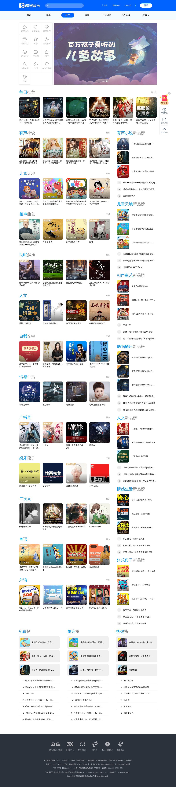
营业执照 (119, 768)
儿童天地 (36, 31)
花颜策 (45, 445)
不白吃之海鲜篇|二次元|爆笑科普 (43, 642)
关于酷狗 (47, 760)
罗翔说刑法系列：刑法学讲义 (143, 442)
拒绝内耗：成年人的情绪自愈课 (134, 545)
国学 (47, 56)
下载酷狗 (106, 15)
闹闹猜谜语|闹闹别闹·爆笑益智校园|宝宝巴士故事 (76, 202)
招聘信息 (112, 760)
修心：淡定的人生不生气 (142, 500)
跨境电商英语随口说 (74, 608)
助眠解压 (47, 43)
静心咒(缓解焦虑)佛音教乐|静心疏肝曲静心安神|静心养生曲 (136, 410)
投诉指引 (72, 760)
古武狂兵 (133, 670)
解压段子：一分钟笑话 (141, 585)
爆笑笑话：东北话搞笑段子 (132, 610)
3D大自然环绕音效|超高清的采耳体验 (137, 403)
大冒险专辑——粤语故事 (52, 568)
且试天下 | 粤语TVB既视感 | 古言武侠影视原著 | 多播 (28, 568)
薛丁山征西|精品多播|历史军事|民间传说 (136, 338)
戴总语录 (46, 405)
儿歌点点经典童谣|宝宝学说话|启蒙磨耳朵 (52, 202)
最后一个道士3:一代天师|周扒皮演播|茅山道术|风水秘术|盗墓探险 (137, 182)
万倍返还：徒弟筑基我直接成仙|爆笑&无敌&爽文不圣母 (99, 121)
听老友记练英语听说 (98, 608)
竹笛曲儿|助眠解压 (74, 283)
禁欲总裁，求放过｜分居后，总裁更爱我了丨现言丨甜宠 (52, 162)
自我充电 (25, 68)
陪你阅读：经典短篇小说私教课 (52, 365)
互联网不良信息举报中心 (54, 772)
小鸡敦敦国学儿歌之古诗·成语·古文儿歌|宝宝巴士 (143, 243)
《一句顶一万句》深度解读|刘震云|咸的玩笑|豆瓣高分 (136, 467)
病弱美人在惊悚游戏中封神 (140, 642)
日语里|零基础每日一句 (52, 608)
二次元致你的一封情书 (75, 526)
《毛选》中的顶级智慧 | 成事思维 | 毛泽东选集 (143, 429)
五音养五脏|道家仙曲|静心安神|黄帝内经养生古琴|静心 (143, 371)
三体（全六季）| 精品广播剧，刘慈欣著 (91, 670)
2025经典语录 (72, 486)
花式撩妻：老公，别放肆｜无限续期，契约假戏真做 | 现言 (99, 162)
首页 (29, 15)
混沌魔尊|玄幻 (127, 196)
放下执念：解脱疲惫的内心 (142, 527)
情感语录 (70, 405)
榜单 (48, 15)
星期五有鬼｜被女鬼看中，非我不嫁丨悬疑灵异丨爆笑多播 (140, 656)
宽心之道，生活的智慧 (141, 514)
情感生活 (25, 43)
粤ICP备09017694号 (122, 764)
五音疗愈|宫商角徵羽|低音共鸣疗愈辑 (143, 357)
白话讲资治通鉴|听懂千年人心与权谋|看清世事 (136, 481)
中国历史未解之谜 (73, 323)
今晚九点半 (24, 405)
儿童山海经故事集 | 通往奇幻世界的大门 (136, 474)
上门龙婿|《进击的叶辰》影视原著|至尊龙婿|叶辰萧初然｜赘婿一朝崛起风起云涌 (29, 162)
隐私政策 (80, 760)
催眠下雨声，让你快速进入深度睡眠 (145, 121)
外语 (25, 81)
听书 (68, 15)
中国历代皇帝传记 (97, 323)
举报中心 (129, 760)
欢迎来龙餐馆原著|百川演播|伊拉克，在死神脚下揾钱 (143, 171)
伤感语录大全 (25, 526)
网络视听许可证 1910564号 (79, 764)
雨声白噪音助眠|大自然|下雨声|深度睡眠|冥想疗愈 (76, 121)
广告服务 (64, 760)
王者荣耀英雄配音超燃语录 (52, 527)
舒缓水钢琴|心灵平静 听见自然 (29, 284)
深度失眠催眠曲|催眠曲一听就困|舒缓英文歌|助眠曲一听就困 (136, 396)
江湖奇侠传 (47, 242)
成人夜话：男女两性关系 (131, 539)
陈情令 (92, 445)
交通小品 (125, 325)
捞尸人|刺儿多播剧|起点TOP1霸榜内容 (29, 121)
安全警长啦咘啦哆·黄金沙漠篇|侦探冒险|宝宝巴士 (136, 254)
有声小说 (25, 31)
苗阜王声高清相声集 (140, 286)
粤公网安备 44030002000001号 (65, 768)
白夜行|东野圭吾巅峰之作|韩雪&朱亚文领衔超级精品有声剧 (143, 144)
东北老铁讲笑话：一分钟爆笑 (143, 571)
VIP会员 (127, 5)
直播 (87, 15)
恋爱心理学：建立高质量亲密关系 (135, 552)
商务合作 (126, 15)
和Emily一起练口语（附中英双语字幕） (29, 609)
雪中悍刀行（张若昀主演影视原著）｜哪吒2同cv (29, 446)
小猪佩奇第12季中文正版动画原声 (143, 229)
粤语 (36, 43)
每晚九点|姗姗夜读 (97, 405)
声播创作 (116, 5)
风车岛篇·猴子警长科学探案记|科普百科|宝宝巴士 (136, 260)
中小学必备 (47, 68)
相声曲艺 (47, 31)
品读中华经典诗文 (50, 323)
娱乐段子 (25, 56)
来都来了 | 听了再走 (27, 486)
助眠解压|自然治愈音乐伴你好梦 (52, 284)
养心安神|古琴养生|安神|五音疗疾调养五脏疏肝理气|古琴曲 (144, 385)
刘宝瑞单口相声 (72, 242)
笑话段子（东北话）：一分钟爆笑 (143, 599)
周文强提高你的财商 (74, 364)
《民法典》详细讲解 (140, 456)
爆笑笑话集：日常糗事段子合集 (134, 617)
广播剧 (36, 56)
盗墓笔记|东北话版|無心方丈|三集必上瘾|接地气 (143, 158)
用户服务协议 (102, 760)
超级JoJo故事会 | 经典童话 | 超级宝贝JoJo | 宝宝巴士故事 (28, 202)
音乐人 (105, 5)
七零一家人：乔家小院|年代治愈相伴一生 (123, 121)
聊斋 (91, 242)
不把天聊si (93, 486)
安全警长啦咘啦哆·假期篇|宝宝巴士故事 (143, 215)
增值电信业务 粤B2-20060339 (102, 764)
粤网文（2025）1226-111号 (56, 764)
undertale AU (95, 526)
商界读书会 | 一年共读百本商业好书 (28, 365)
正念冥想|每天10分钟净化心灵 (99, 284)
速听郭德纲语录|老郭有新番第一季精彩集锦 (29, 243)
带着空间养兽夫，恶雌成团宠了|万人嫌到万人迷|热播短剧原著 (136, 189)
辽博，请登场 (25, 323)
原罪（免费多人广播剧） (74, 446)
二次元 (36, 68)
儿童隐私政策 (91, 760)
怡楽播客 (46, 486)
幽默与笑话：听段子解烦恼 (132, 623)
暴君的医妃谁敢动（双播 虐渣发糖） (75, 162)
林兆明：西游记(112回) (76, 567)
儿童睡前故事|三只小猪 (131, 267)
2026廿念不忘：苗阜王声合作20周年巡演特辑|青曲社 (143, 300)
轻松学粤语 (94, 567)
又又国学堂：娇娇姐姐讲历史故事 (99, 202)
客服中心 (120, 760)
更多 (108, 133)
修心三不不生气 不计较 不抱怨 (99, 365)
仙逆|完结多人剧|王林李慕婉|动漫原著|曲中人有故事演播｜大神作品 (53, 121)
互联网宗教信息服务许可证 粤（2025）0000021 (97, 768)
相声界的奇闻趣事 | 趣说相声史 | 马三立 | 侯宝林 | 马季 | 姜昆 (143, 314)
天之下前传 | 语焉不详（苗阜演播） (136, 332)
